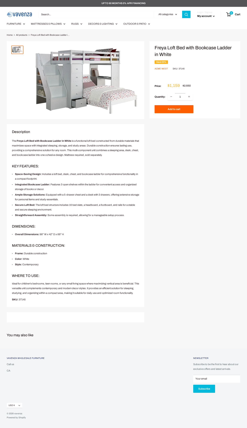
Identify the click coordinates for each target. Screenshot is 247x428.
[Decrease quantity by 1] (171, 96)
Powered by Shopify (16, 417)
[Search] (186, 14)
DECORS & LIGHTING (101, 23)
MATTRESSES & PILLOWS (46, 23)
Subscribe (204, 388)
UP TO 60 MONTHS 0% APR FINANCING (123, 3)
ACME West (161, 68)
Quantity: (160, 96)
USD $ (12, 405)
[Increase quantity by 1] (189, 96)
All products (21, 35)
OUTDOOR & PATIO (134, 23)
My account (204, 16)
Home (10, 35)
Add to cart (174, 109)
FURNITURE (14, 23)
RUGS (75, 23)
